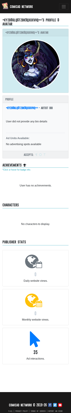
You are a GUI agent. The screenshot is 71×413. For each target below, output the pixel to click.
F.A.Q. (10, 411)
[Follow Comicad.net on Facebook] (50, 405)
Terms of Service (38, 411)
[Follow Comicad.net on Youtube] (60, 405)
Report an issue (55, 411)
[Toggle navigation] (63, 6)
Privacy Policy (21, 411)
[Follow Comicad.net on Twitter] (55, 405)
